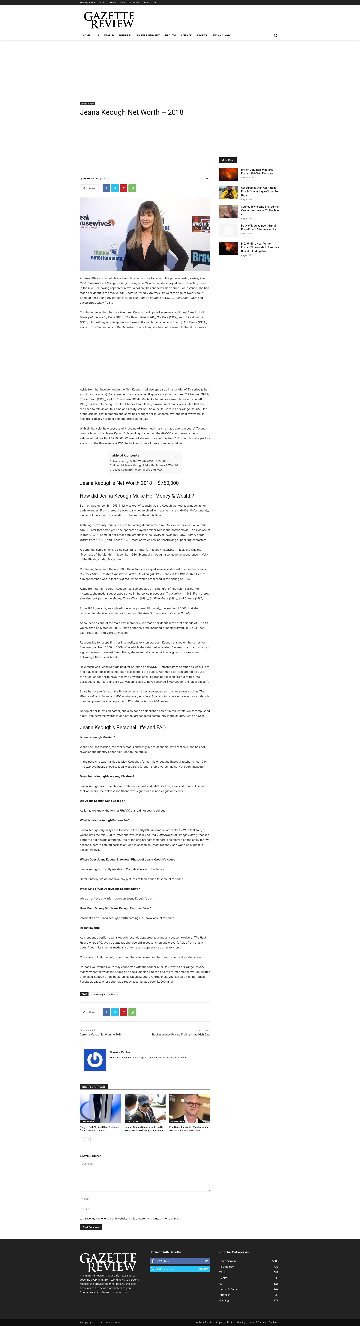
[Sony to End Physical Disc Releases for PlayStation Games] (100, 1108)
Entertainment (87, 103)
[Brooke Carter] (95, 1060)
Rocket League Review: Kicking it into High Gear (181, 1034)
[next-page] (88, 1139)
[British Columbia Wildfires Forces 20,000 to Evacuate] (228, 174)
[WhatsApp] (132, 188)
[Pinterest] (123, 188)
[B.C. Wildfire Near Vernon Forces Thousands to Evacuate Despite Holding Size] (228, 248)
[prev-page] (82, 1139)
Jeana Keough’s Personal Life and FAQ (137, 469)
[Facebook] (106, 188)
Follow (203, 1268)
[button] (275, 35)
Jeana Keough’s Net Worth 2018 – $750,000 (140, 461)
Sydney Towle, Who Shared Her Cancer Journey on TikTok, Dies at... (260, 210)
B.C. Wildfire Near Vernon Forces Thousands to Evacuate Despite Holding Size (260, 247)
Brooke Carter (90, 178)
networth (113, 994)
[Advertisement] (180, 68)
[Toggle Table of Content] (174, 456)
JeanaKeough (98, 994)
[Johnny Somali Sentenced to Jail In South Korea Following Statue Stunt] (145, 1108)
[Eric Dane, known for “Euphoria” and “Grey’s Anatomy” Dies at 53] (189, 1108)
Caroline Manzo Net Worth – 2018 (101, 1034)
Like (205, 1261)
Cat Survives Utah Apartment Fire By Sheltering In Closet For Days (260, 191)
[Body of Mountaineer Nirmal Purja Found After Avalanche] (228, 230)
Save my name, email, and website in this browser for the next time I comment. (133, 1218)
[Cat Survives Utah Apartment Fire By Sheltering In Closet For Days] (228, 192)
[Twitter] (115, 188)
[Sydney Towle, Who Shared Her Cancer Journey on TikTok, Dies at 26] (228, 211)
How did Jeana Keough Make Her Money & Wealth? (145, 465)
